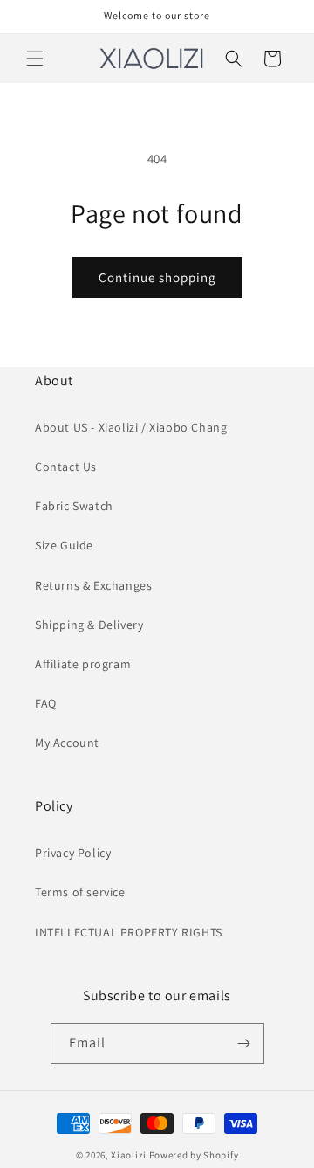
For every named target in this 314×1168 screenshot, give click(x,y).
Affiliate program (83, 664)
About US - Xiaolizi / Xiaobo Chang (131, 427)
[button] (35, 58)
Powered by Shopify (194, 1155)
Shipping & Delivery (89, 624)
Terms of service (80, 892)
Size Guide (64, 545)
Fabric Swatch (74, 506)
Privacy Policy (73, 852)
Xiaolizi (129, 1155)
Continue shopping (157, 277)
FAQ (46, 703)
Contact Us (66, 466)
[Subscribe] (244, 1043)
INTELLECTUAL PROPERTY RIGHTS (128, 932)
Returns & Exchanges (93, 585)
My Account (67, 742)
